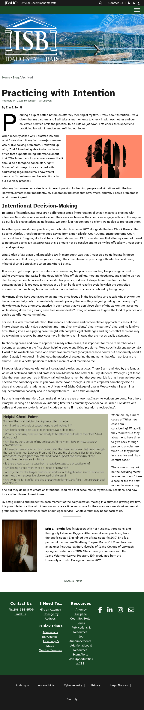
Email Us (20, 614)
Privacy (95, 685)
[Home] (11, 3)
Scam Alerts (80, 654)
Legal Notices (119, 685)
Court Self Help (80, 618)
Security (72, 699)
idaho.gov (22, 685)
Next (79, 581)
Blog (16, 77)
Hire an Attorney (50, 609)
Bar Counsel (50, 637)
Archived (45, 100)
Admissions (50, 632)
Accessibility (46, 685)
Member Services (50, 650)
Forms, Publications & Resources (81, 627)
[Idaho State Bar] (31, 39)
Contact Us (115, 3)
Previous (68, 581)
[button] (102, 3)
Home (6, 77)
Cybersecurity (73, 685)
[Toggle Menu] (137, 10)
